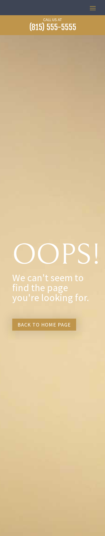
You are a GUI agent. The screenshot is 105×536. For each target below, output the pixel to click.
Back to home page (44, 324)
